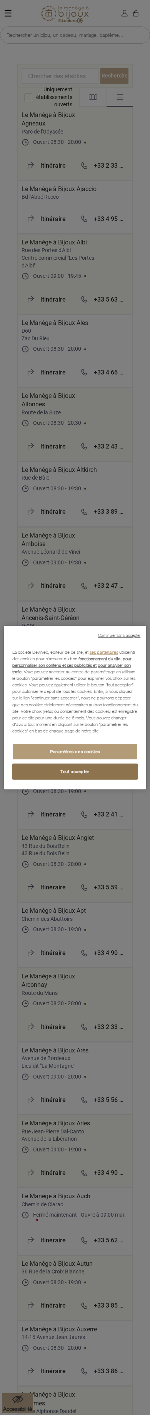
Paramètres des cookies (75, 751)
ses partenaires (104, 652)
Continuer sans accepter (119, 635)
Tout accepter (74, 771)
